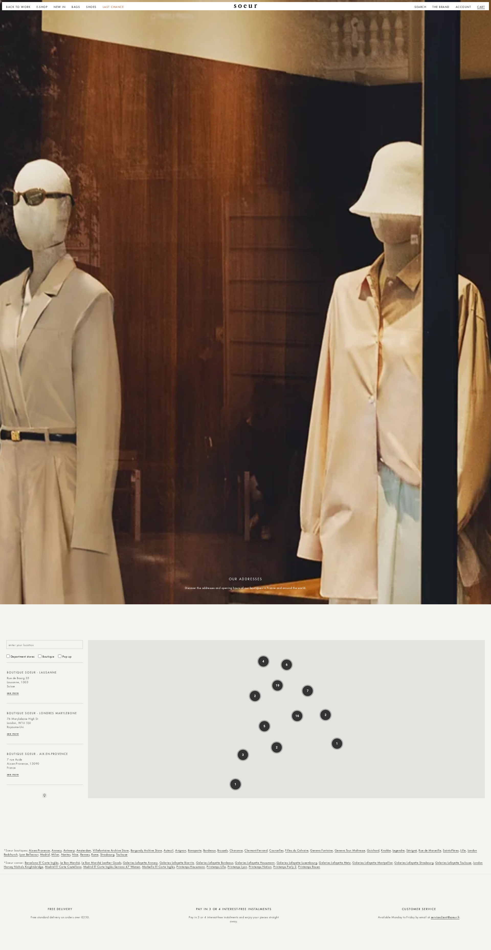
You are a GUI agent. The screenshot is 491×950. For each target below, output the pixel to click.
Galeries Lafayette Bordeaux (214, 862)
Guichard (373, 850)
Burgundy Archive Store (146, 850)
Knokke (386, 850)
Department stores (22, 656)
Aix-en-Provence (39, 850)
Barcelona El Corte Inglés (42, 862)
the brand (441, 6)
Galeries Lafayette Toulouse (453, 862)
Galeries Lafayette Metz (335, 862)
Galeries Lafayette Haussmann (255, 862)
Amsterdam (83, 850)
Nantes (66, 854)
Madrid (45, 854)
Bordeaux (209, 850)
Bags (76, 6)
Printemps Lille (216, 867)
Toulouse (122, 854)
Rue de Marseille (430, 850)
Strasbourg (107, 854)
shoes (91, 6)
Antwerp (69, 850)
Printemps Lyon (237, 867)
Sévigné (411, 850)
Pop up (67, 656)
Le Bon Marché (70, 862)
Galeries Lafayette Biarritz (177, 862)
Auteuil (168, 850)
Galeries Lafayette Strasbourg (413, 862)
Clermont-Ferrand (255, 850)
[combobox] (44, 644)
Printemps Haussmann (190, 867)
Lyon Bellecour (28, 854)
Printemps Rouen (309, 867)
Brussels (222, 850)
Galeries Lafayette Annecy (140, 862)
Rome (94, 854)
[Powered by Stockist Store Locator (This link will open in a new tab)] (44, 795)
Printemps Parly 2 (284, 867)
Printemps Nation (260, 867)
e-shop (42, 6)
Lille (463, 850)
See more (13, 693)
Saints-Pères (451, 850)
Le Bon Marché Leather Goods (101, 862)
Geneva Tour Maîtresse (350, 850)
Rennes (85, 854)
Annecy (57, 850)
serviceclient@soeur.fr (445, 917)
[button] (42, 6)
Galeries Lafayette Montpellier (372, 862)
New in (59, 6)
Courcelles (276, 850)
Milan (55, 854)
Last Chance (113, 6)
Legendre (399, 850)
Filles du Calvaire (296, 850)
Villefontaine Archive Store (111, 850)
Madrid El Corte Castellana (63, 867)
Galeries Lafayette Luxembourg (297, 862)
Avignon (180, 850)
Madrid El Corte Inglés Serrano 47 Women (111, 867)
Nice (75, 854)
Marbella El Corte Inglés (158, 867)
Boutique (48, 656)
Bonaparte (195, 850)
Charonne (236, 850)
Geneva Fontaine (321, 850)
